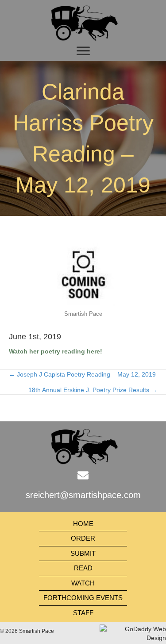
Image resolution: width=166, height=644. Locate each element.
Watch (83, 583)
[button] (83, 51)
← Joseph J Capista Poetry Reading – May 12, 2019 (82, 374)
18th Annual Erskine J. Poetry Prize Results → (92, 389)
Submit (83, 553)
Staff (83, 613)
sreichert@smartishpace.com (83, 495)
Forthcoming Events (83, 597)
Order (83, 538)
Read (83, 568)
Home (83, 523)
